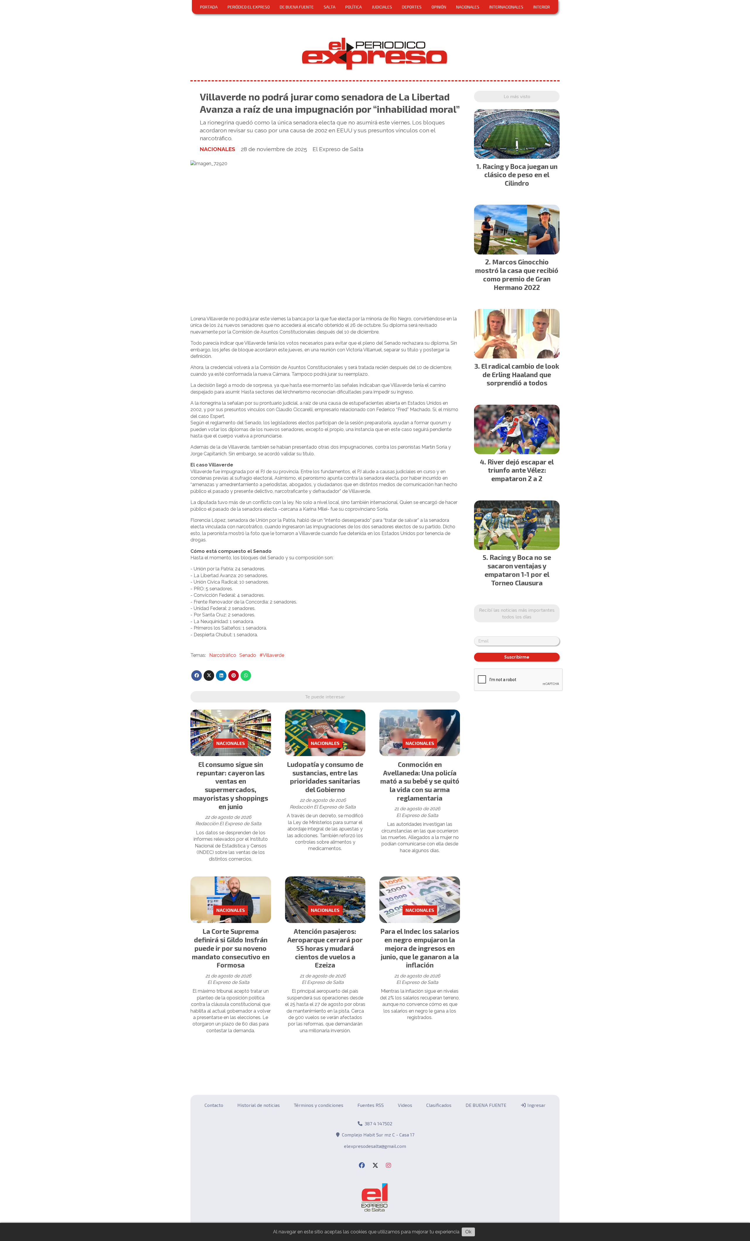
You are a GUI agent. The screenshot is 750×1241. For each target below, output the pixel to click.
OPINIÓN (439, 6)
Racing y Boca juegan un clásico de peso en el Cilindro (520, 174)
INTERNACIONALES (506, 6)
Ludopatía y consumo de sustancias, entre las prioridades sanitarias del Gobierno (325, 777)
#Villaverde (272, 655)
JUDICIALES (382, 6)
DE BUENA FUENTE (297, 6)
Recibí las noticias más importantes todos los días (517, 613)
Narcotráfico (222, 655)
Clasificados (438, 1105)
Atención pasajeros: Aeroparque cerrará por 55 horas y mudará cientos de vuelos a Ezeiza (325, 948)
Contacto (213, 1105)
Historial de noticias (258, 1105)
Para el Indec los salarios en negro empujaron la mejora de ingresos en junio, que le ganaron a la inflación (419, 948)
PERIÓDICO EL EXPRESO (249, 6)
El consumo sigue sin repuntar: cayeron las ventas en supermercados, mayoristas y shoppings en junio (230, 785)
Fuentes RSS (370, 1105)
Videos (405, 1105)
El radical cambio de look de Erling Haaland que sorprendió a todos (520, 374)
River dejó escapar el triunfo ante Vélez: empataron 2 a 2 (521, 470)
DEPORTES (412, 6)
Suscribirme (516, 657)
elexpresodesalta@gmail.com (375, 1146)
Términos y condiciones (318, 1105)
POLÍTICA (353, 6)
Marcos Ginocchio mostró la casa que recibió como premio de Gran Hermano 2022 (516, 274)
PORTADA (209, 6)
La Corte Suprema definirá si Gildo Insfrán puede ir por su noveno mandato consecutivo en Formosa (231, 948)
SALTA (329, 6)
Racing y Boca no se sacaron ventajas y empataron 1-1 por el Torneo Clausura (518, 570)
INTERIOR (541, 6)
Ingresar (536, 1105)
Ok (468, 1232)
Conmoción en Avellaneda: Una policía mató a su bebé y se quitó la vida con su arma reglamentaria (419, 781)
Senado (247, 655)
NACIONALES (467, 6)
